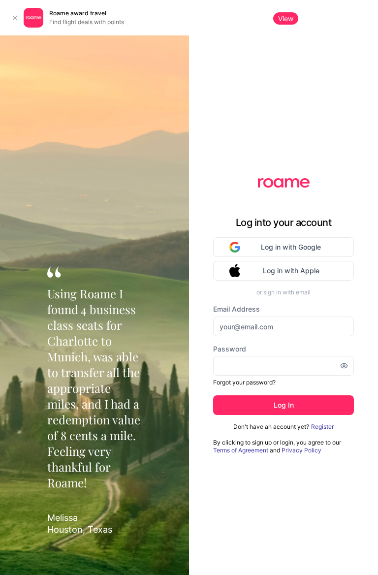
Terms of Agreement (240, 450)
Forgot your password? (244, 382)
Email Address (236, 309)
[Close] (15, 18)
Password (229, 349)
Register (322, 427)
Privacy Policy (301, 450)
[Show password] (344, 366)
